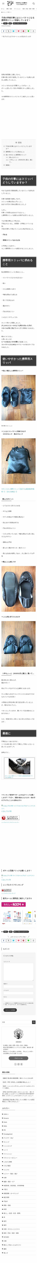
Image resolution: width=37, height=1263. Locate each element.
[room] (21, 1064)
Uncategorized (8, 1134)
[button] (3, 31)
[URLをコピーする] (33, 31)
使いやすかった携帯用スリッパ (16, 155)
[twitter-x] (15, 1064)
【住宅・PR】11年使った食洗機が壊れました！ (16, 1082)
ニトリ (6, 1150)
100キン (6, 1114)
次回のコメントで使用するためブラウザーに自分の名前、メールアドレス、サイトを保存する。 (19, 1003)
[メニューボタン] (3, 3)
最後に (8, 165)
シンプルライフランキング (8, 893)
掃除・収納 (7, 1205)
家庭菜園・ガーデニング (11, 1193)
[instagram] (18, 1064)
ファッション (8, 1154)
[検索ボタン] (33, 3)
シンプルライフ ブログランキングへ (10, 822)
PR (5, 1130)
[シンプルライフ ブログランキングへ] (10, 819)
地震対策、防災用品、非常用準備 (14, 1185)
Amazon (6, 1118)
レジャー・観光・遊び (10, 1173)
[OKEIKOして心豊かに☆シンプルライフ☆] (18, 3)
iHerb (5, 1122)
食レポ (6, 1253)
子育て (5, 23)
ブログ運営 (7, 1166)
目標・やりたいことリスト (12, 1229)
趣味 (5, 1249)
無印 (5, 1225)
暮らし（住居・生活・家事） (12, 1213)
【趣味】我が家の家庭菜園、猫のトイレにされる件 (17, 1078)
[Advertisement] (19, 58)
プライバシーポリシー (10, 1158)
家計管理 (6, 1197)
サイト (5, 997)
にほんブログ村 (6, 811)
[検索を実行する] (34, 1022)
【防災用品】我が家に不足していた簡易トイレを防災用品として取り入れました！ (18, 1100)
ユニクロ (6, 1169)
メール (6, 990)
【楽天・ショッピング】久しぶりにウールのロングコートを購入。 (18, 1087)
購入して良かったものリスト (19, 23)
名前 (5, 983)
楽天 (10, 23)
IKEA (5, 1126)
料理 (5, 1209)
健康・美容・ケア (9, 1181)
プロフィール (18, 1058)
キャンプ (6, 1142)
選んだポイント (14, 157)
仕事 (5, 1177)
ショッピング (8, 1146)
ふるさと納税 (8, 1162)
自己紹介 (6, 1237)
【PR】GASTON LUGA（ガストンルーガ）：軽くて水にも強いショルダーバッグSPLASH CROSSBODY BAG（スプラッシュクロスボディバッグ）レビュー (18, 1094)
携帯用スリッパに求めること (15, 152)
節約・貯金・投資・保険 (11, 1233)
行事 (5, 1241)
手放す (6, 1201)
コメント (7, 961)
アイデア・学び (8, 1138)
